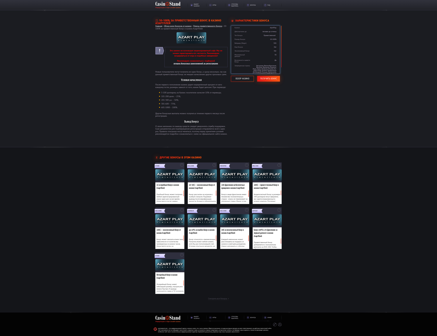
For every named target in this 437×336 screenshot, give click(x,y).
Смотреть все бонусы (218, 298)
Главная (158, 26)
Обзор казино (242, 79)
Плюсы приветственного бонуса (207, 26)
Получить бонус (268, 79)
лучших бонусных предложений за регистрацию (196, 63)
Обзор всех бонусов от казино (178, 26)
